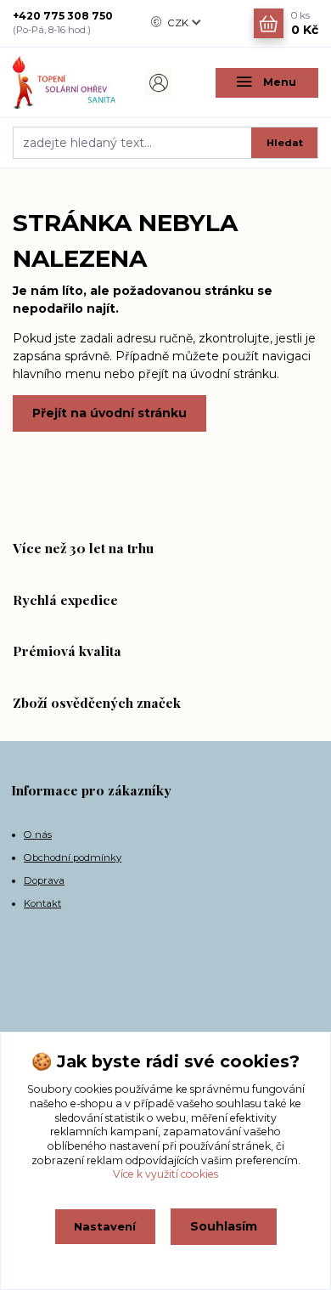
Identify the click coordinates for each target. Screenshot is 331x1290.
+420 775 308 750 (63, 15)
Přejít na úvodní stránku (109, 413)
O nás (38, 834)
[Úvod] (64, 82)
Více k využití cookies (165, 1174)
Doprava (44, 880)
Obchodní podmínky (72, 857)
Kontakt (42, 903)
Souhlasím (223, 1226)
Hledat (284, 143)
